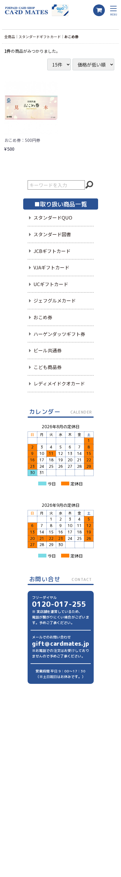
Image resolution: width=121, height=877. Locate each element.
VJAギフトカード (51, 267)
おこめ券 (71, 36)
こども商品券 (47, 366)
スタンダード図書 (52, 234)
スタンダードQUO (52, 217)
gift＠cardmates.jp (60, 643)
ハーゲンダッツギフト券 (59, 333)
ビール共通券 (47, 350)
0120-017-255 (59, 604)
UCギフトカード (50, 284)
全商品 (9, 36)
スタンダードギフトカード (40, 36)
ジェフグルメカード (54, 300)
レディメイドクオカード (59, 383)
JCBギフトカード (51, 250)
